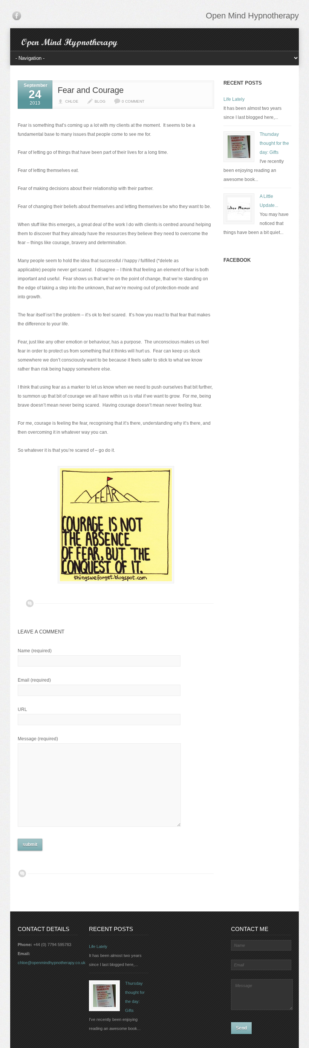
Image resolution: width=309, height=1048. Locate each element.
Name (35, 650)
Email (34, 680)
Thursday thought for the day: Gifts (274, 143)
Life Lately (234, 99)
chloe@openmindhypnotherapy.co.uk (52, 962)
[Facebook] (16, 17)
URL (22, 709)
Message (38, 738)
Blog (100, 101)
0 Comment (133, 101)
